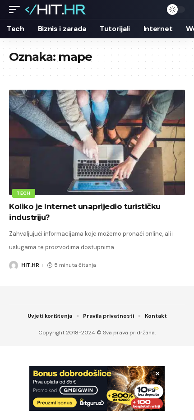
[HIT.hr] (56, 9)
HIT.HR (30, 265)
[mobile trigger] (16, 9)
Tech (24, 193)
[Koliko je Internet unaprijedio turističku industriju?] (97, 142)
